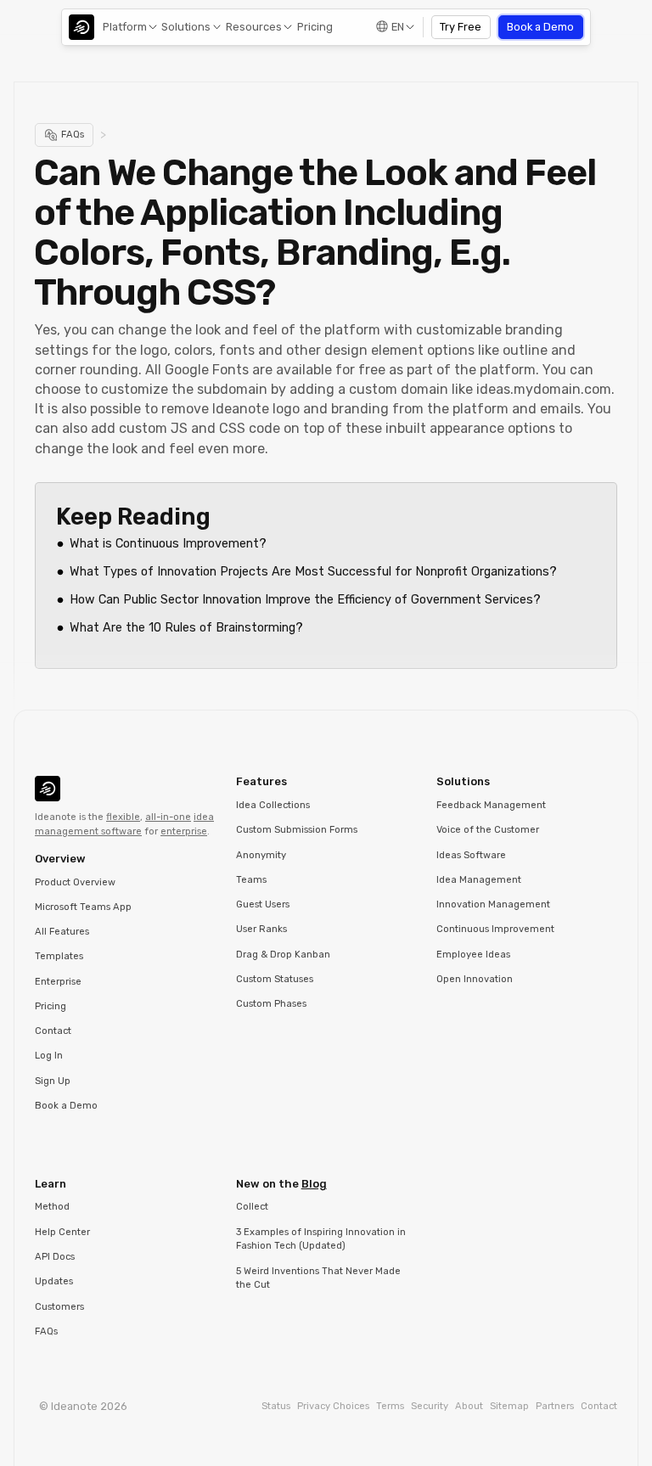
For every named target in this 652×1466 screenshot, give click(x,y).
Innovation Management (493, 904)
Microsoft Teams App (83, 907)
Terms (390, 1406)
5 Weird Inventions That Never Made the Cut (318, 1278)
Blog (314, 1183)
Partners (555, 1406)
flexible (123, 817)
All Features (62, 931)
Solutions (186, 26)
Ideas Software (471, 855)
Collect (252, 1206)
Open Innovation (474, 979)
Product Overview (75, 882)
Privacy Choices (333, 1406)
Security (429, 1406)
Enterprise (58, 981)
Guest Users (262, 904)
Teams (251, 879)
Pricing (315, 26)
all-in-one (168, 817)
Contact (53, 1030)
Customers (59, 1306)
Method (52, 1206)
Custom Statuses (274, 979)
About (469, 1406)
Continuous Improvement (495, 929)
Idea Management (478, 879)
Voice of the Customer (487, 829)
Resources (254, 26)
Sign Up (52, 1081)
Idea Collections (273, 805)
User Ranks (261, 929)
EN (397, 26)
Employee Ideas (473, 954)
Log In (49, 1055)
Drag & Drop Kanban (283, 954)
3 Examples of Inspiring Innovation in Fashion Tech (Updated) (321, 1239)
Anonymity (261, 855)
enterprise (183, 831)
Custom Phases (271, 1003)
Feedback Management (491, 805)
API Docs (55, 1256)
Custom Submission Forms (296, 829)
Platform (125, 26)
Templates (59, 956)
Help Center (62, 1232)
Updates (54, 1281)
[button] (128, 27)
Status (275, 1406)
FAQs (46, 1331)
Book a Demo (540, 26)
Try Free (460, 26)
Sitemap (509, 1406)
